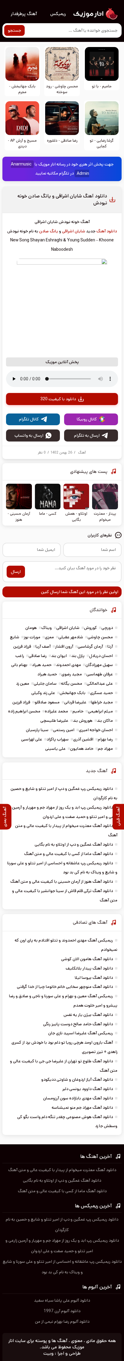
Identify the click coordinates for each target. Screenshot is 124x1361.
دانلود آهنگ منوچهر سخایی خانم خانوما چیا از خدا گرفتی (65, 987)
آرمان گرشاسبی (90, 646)
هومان (31, 628)
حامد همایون (81, 749)
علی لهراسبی (31, 739)
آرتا (110, 646)
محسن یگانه (71, 683)
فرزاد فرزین (22, 646)
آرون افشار (64, 646)
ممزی (49, 637)
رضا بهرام (105, 739)
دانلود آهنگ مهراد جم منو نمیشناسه (82, 1108)
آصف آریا (43, 646)
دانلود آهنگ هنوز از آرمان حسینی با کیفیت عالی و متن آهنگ (61, 882)
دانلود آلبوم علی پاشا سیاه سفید (62, 1300)
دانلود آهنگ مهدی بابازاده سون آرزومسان (78, 1098)
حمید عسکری (101, 693)
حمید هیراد (41, 665)
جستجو (14, 30)
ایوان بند (59, 656)
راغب (19, 656)
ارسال (16, 572)
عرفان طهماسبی (99, 674)
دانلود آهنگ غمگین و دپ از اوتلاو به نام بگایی (74, 844)
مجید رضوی (71, 674)
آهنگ (82, 452)
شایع (14, 637)
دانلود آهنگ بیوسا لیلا (94, 978)
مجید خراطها (102, 702)
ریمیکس (58, 14)
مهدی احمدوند (68, 665)
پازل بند (78, 656)
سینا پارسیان (37, 730)
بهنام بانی (19, 665)
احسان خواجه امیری (96, 730)
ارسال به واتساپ (28, 435)
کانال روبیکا (87, 419)
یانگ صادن (48, 231)
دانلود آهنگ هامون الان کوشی (87, 959)
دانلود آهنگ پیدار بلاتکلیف (89, 968)
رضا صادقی (38, 656)
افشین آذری (83, 739)
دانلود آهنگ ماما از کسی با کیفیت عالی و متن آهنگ (68, 854)
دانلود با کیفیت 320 (58, 399)
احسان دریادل (101, 656)
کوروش (90, 628)
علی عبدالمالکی (100, 683)
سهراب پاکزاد (58, 739)
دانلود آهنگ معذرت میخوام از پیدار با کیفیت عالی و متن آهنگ (62, 1170)
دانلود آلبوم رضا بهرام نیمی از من (62, 1322)
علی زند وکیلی (43, 693)
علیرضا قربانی (75, 702)
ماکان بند (105, 721)
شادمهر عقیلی (70, 637)
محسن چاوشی (100, 637)
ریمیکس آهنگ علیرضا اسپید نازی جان (80, 1033)
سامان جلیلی (45, 683)
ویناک (46, 628)
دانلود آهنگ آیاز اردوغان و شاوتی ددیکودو (77, 1080)
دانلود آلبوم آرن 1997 (62, 1311)
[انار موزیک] (95, 14)
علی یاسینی (55, 749)
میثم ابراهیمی (100, 711)
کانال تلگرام (29, 419)
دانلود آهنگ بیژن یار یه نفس (88, 1015)
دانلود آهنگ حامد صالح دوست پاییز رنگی (78, 1024)
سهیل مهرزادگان (99, 665)
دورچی (107, 628)
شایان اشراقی (73, 231)
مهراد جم (105, 749)
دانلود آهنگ (106, 231)
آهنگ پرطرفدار (24, 14)
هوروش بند (82, 721)
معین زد (22, 683)
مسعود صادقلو (47, 702)
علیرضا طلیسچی (54, 721)
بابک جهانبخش (72, 693)
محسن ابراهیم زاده (24, 711)
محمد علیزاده (56, 711)
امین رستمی (63, 730)
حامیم (78, 711)
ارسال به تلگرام (87, 435)
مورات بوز (32, 637)
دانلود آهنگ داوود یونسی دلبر (87, 1089)
